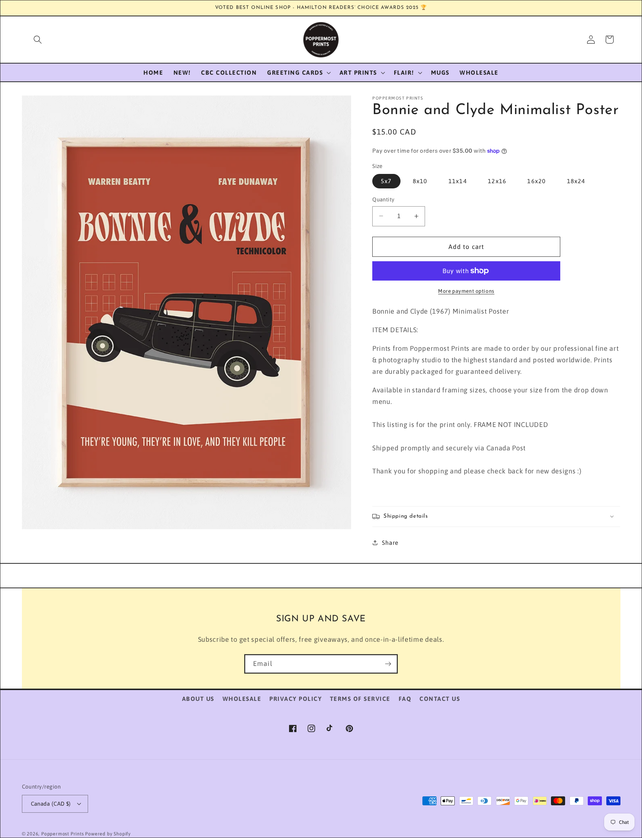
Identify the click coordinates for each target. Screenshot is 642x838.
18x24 (576, 181)
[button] (37, 39)
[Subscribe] (388, 664)
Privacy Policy (295, 698)
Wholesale (242, 698)
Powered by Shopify (108, 834)
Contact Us (439, 698)
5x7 (386, 181)
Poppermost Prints (62, 834)
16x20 (536, 181)
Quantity (383, 199)
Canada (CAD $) (51, 803)
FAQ (405, 698)
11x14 (457, 181)
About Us (198, 698)
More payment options (466, 291)
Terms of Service (360, 698)
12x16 (497, 181)
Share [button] (390, 542)
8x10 (420, 181)
